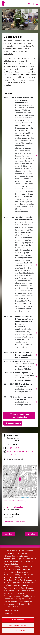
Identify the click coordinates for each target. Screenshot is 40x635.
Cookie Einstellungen (19, 623)
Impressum (8, 610)
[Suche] (33, 3)
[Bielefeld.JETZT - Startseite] (3, 3)
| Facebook (11, 455)
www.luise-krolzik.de (15, 451)
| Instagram (28, 451)
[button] (29, 3)
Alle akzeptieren (19, 617)
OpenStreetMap (25, 497)
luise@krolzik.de (13, 448)
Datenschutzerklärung (11, 607)
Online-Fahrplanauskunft (15, 521)
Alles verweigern (19, 630)
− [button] (33, 471)
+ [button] (33, 467)
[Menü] (37, 3)
